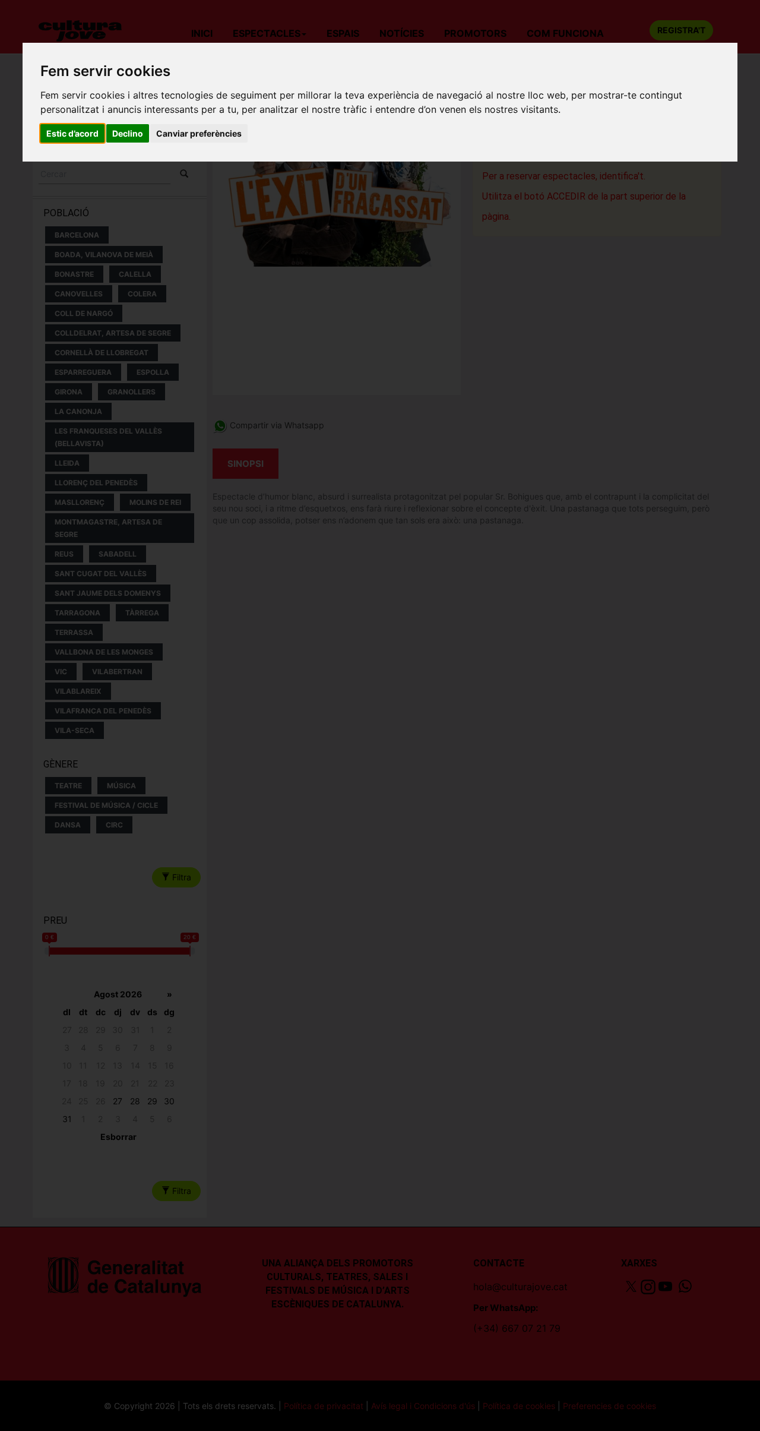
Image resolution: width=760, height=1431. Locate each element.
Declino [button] (127, 133)
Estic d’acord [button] (72, 133)
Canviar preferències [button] (199, 133)
